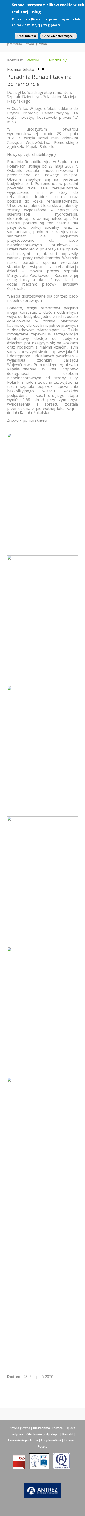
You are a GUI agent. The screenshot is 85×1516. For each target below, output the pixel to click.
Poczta (42, 1447)
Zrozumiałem (26, 36)
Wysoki (32, 60)
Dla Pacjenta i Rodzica (48, 1428)
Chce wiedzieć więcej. (58, 36)
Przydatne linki (51, 1440)
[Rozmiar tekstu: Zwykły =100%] (43, 69)
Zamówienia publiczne (23, 1440)
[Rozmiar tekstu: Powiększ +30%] (38, 69)
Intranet (69, 1440)
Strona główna (36, 44)
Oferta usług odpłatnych (42, 1434)
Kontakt (67, 1434)
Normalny (58, 60)
